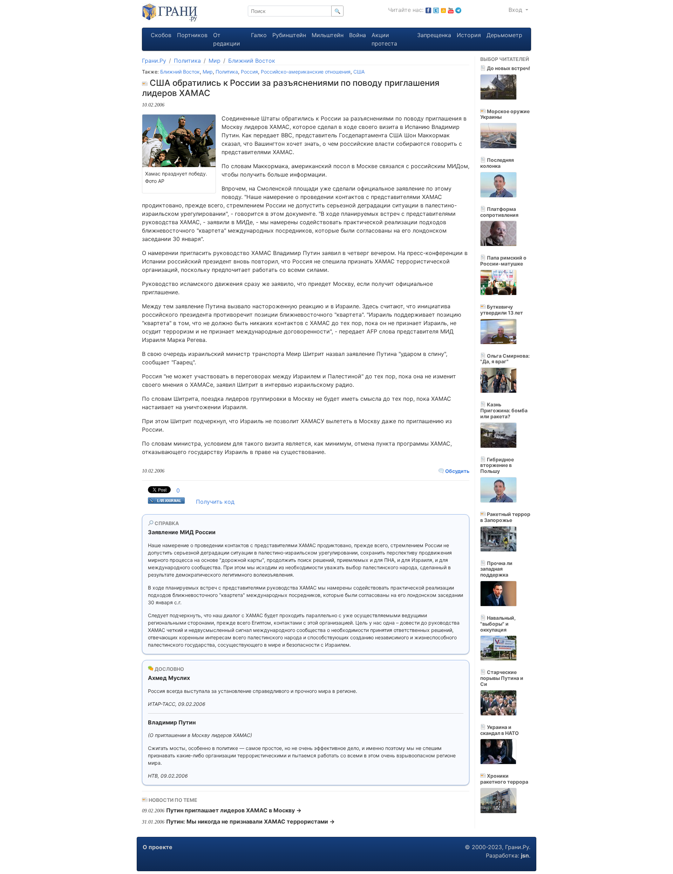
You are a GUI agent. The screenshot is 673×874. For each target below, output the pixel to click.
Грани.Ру (154, 60)
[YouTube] (451, 9)
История (469, 35)
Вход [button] (516, 9)
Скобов (161, 35)
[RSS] (443, 9)
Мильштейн (328, 35)
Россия (249, 72)
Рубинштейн (289, 35)
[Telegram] (458, 9)
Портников (192, 35)
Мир (214, 60)
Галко (259, 35)
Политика (187, 60)
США (359, 72)
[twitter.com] (436, 9)
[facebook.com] (428, 9)
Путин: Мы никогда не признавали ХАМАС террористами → (250, 821)
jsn (525, 855)
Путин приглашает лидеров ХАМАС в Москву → (233, 810)
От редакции (226, 39)
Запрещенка (434, 35)
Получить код (215, 501)
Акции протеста (384, 39)
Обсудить (456, 471)
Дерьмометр (504, 35)
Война (357, 35)
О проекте (157, 847)
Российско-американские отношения (306, 72)
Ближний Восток (251, 60)
